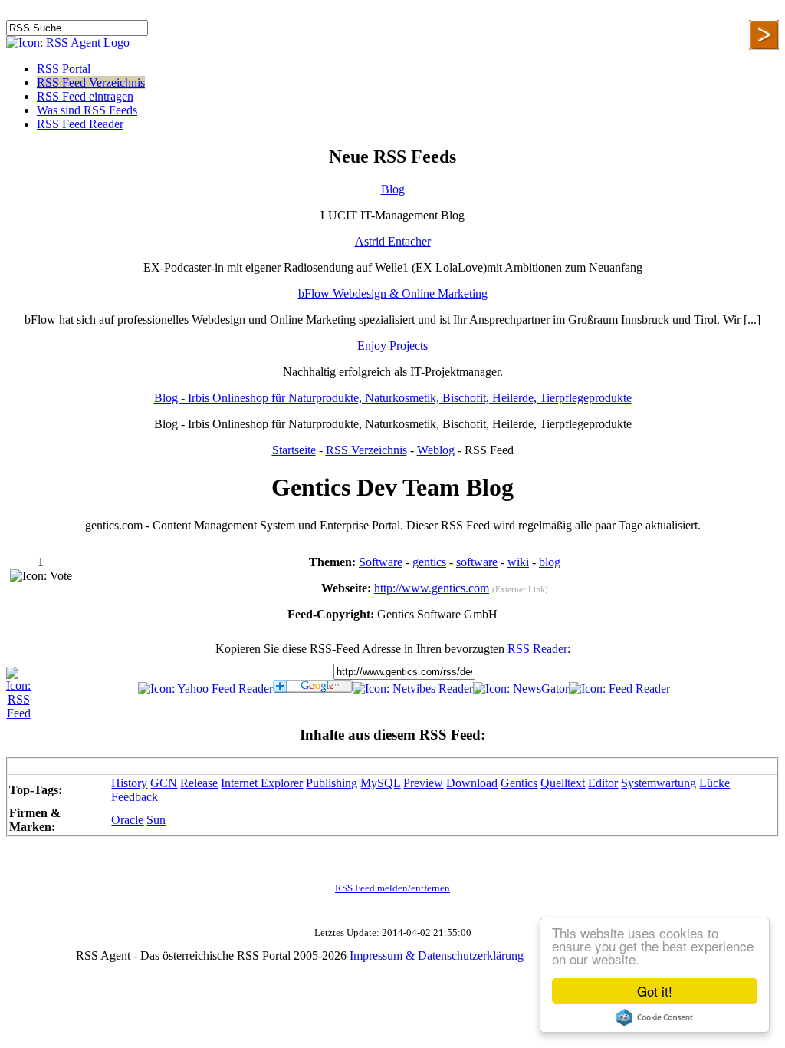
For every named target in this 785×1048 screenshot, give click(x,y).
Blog (393, 189)
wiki (518, 561)
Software (380, 561)
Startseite (294, 449)
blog (549, 561)
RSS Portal (63, 68)
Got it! (654, 990)
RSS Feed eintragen (85, 96)
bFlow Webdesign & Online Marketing (393, 293)
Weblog (436, 449)
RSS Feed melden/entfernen (392, 888)
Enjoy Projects (392, 345)
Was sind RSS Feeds (87, 110)
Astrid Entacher (393, 241)
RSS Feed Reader (80, 123)
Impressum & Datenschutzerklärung (437, 955)
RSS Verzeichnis (366, 449)
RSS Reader (537, 648)
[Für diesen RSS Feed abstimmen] (41, 576)
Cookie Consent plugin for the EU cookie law (654, 1017)
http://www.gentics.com (431, 588)
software (477, 561)
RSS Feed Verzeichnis (91, 82)
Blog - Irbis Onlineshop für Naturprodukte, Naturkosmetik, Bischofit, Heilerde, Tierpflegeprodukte (393, 397)
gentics (429, 561)
